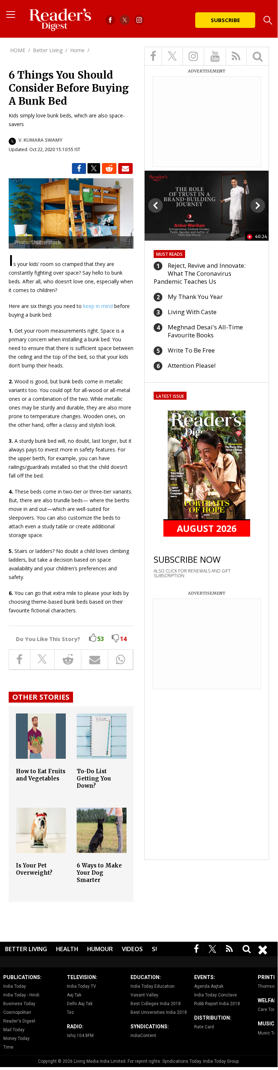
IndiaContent (143, 1035)
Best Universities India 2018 (159, 1012)
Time (8, 1047)
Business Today (19, 1003)
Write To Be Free (191, 350)
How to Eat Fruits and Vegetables (40, 775)
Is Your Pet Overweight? (34, 869)
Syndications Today (181, 1061)
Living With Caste (192, 312)
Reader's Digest (19, 1021)
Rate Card (204, 1026)
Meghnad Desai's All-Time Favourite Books (205, 331)
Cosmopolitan (17, 1012)
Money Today (16, 1038)
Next (258, 205)
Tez (70, 1012)
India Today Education (153, 986)
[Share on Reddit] (109, 168)
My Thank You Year (195, 296)
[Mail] (125, 168)
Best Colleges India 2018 (156, 1003)
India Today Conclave (215, 995)
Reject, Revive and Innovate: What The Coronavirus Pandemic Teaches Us (199, 273)
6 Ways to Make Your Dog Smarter (99, 872)
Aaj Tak (74, 995)
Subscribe (225, 20)
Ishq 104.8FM (80, 1035)
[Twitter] (212, 948)
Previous (155, 205)
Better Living (26, 949)
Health (67, 949)
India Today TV (81, 986)
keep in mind (98, 306)
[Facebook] (196, 948)
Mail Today (14, 1029)
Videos (132, 949)
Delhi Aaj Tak (80, 1003)
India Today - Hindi (21, 995)
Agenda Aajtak (208, 986)
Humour (100, 949)
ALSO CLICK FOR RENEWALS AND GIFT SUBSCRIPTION (192, 573)
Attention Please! (191, 365)
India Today (14, 986)
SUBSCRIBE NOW (187, 559)
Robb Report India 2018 (217, 1003)
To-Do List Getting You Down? (94, 778)
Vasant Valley (144, 995)
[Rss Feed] (229, 948)
